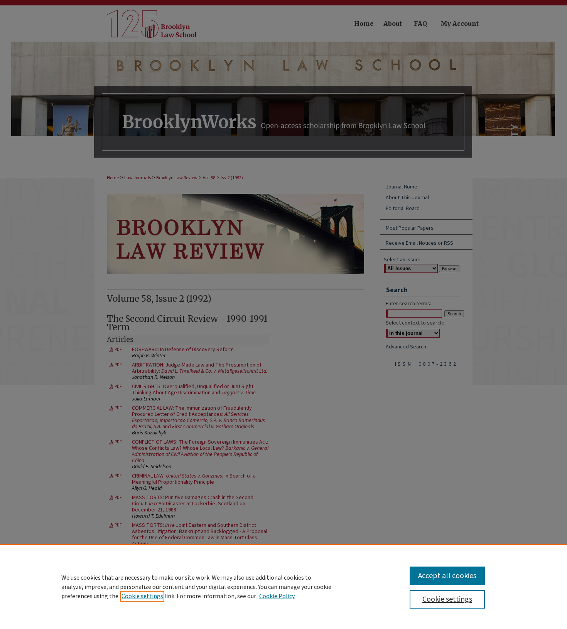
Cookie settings (142, 596)
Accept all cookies (447, 575)
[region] (283, 586)
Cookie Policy (277, 596)
